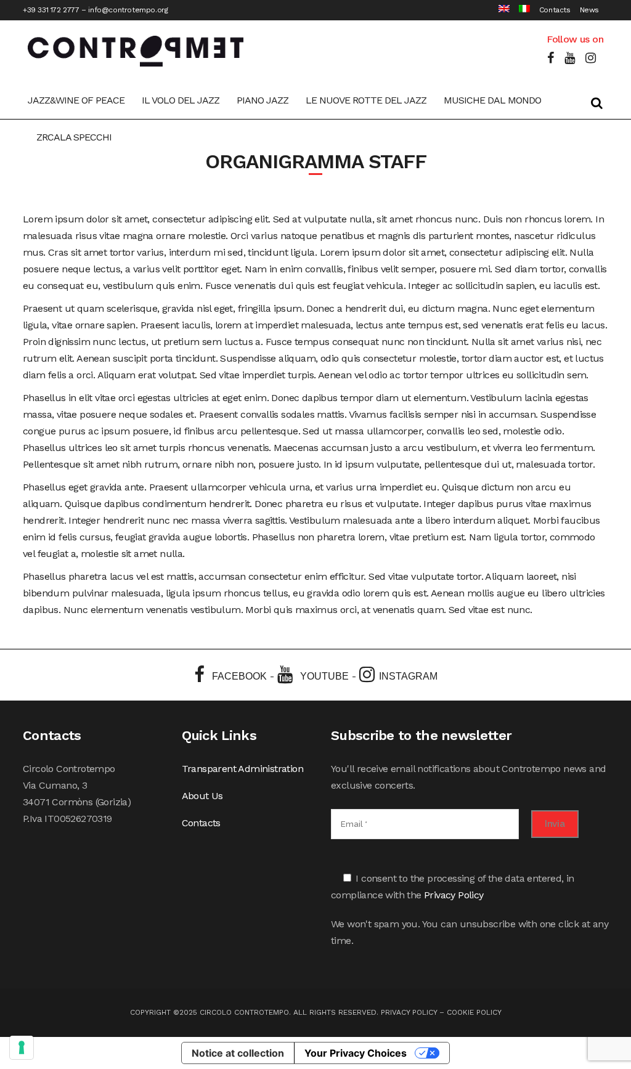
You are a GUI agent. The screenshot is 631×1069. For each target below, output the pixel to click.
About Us (202, 796)
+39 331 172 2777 (51, 10)
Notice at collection (238, 1053)
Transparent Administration (242, 768)
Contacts (555, 10)
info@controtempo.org (128, 10)
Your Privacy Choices (355, 1053)
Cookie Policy (474, 1012)
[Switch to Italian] (520, 10)
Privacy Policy (454, 895)
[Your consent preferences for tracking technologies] (21, 1047)
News (589, 10)
